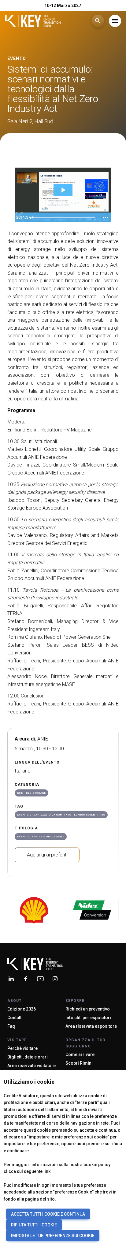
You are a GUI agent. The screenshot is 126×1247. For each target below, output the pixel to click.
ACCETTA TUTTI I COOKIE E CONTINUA (48, 1214)
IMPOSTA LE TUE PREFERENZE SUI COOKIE (52, 1235)
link (46, 1171)
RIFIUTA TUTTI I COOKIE (34, 1224)
